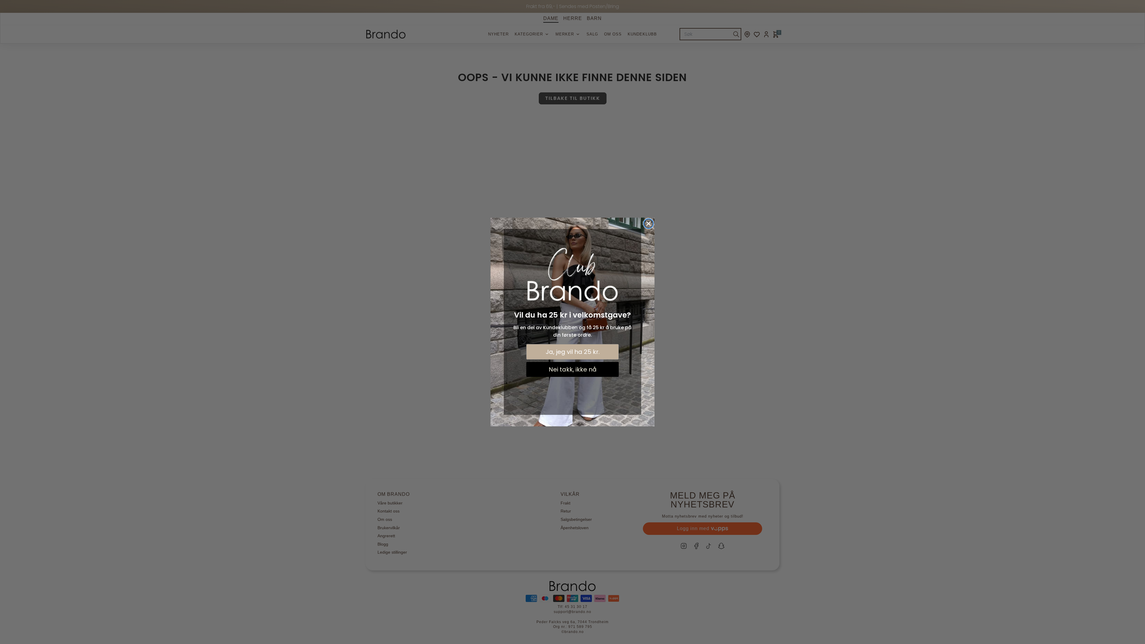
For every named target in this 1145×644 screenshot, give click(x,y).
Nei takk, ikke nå (573, 369)
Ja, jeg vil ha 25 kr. (573, 352)
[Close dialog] (648, 223)
